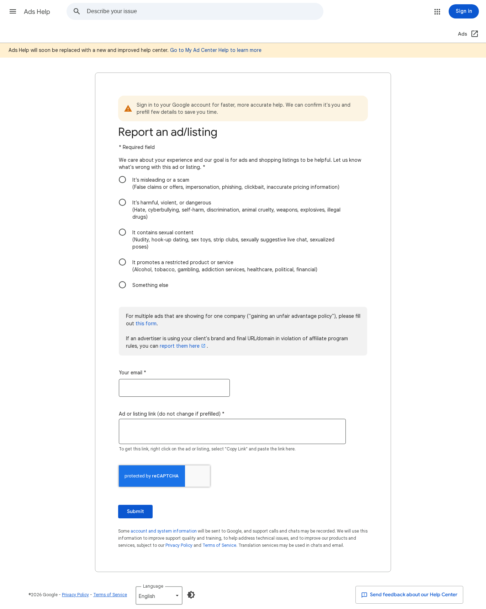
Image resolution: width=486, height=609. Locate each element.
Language (153, 586)
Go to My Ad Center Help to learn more (216, 50)
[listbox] (159, 595)
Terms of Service (219, 545)
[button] (12, 11)
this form (146, 323)
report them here (180, 346)
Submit (135, 511)
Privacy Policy (178, 545)
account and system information (164, 531)
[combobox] (205, 11)
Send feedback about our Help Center (413, 595)
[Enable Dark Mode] (191, 594)
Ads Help (37, 12)
